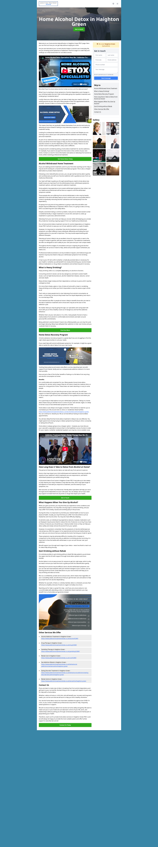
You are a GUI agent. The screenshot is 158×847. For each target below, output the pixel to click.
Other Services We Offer (101, 109)
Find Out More (65, 330)
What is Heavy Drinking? (101, 91)
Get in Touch (65, 498)
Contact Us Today (65, 725)
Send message (106, 78)
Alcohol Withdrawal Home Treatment (105, 88)
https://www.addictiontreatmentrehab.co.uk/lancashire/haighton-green (63, 681)
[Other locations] (113, 3)
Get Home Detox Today (65, 159)
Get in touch (79, 29)
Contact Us (97, 112)
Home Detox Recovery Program (104, 94)
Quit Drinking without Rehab (103, 106)
